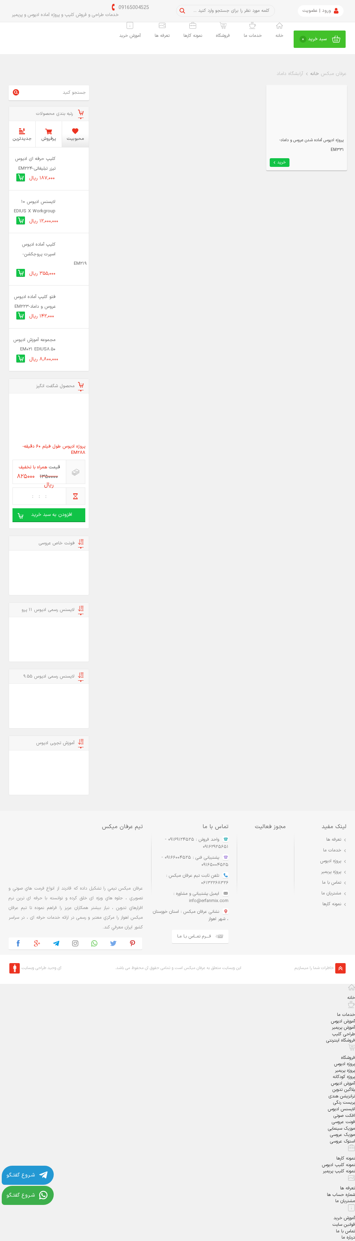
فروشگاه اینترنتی (340, 1040)
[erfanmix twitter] (113, 943)
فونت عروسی (343, 1122)
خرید (281, 162)
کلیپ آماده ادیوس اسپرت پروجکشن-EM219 (54, 254)
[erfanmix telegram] (56, 943)
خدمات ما (253, 35)
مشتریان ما (331, 893)
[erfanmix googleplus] (37, 943)
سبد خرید (314, 39)
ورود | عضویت (316, 10)
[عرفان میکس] (39, 39)
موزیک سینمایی (341, 1128)
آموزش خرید (130, 35)
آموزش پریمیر (343, 1027)
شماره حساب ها (341, 1194)
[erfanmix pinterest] (132, 943)
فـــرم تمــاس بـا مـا (194, 936)
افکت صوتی (344, 1115)
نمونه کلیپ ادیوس (338, 1165)
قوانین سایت (343, 1224)
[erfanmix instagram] (75, 943)
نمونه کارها (192, 35)
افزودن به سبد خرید (51, 514)
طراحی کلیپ (343, 1034)
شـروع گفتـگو (21, 1175)
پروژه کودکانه (344, 1076)
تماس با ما (331, 882)
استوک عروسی (342, 1141)
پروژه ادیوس (330, 861)
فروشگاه (223, 35)
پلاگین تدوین (343, 1089)
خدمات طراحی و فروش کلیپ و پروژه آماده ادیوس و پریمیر (65, 14)
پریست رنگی (344, 1102)
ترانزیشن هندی (342, 1096)
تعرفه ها (162, 35)
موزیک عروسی (342, 1134)
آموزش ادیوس (343, 1021)
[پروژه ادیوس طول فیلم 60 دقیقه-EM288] (48, 419)
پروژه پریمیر (331, 871)
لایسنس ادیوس (341, 1109)
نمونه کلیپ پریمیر (339, 1171)
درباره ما (348, 1237)
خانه (279, 35)
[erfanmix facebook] (18, 943)
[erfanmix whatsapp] (94, 943)
